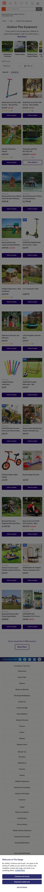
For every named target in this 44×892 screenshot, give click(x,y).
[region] (22, 873)
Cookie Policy (20, 870)
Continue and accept (22, 876)
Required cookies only (22, 882)
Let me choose (22, 887)
